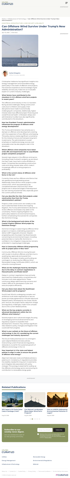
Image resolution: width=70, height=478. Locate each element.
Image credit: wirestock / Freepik (27, 64)
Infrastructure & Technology (17, 19)
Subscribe (59, 430)
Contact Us (12, 471)
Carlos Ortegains (14, 73)
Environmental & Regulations (42, 460)
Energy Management (8, 460)
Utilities (4, 457)
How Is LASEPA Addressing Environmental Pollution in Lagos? (57, 411)
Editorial (35, 464)
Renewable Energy (39, 457)
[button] (30, 419)
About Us (4, 471)
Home (4, 19)
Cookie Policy (22, 471)
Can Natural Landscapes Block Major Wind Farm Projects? (33, 411)
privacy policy (48, 437)
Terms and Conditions (44, 471)
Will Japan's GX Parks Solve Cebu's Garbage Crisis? (12, 410)
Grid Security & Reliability (34, 23)
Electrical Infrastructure (13, 23)
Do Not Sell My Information (60, 471)
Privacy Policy (32, 471)
